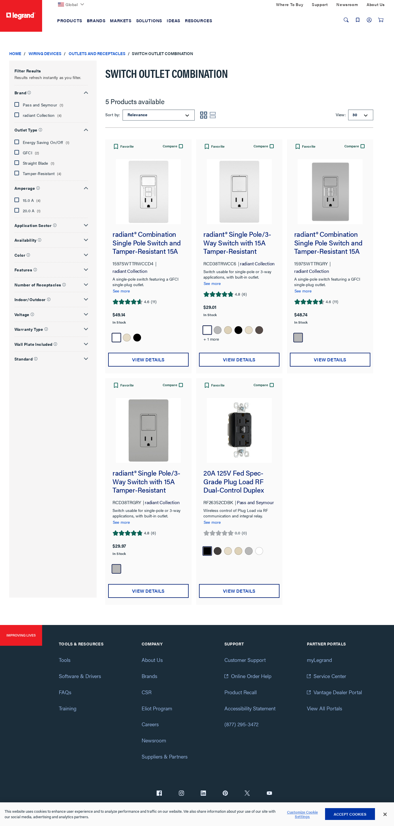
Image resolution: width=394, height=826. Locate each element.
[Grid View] (203, 115)
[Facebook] (159, 794)
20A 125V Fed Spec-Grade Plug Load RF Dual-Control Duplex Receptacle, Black (233, 481)
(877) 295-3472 (241, 724)
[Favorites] (358, 20)
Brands (149, 675)
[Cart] (381, 20)
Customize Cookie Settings (302, 814)
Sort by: (113, 114)
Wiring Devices (45, 53)
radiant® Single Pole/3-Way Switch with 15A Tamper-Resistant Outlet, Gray (146, 481)
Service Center (330, 675)
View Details (148, 359)
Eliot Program (157, 708)
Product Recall (240, 692)
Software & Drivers (80, 675)
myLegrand (319, 659)
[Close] (385, 814)
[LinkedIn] (203, 794)
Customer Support (245, 659)
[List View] (212, 115)
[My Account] (369, 20)
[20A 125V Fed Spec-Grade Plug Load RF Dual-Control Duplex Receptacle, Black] (239, 430)
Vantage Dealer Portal (338, 692)
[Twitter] (247, 794)
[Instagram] (181, 794)
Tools (64, 659)
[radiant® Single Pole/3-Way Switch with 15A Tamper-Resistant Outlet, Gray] (148, 430)
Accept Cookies (350, 814)
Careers (150, 724)
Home (15, 53)
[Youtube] (269, 794)
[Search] (346, 20)
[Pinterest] (225, 794)
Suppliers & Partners (164, 756)
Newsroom (154, 740)
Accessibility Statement (249, 708)
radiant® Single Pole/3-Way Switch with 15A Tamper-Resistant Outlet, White (237, 243)
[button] (51, 91)
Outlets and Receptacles (97, 53)
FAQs (65, 692)
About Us (152, 659)
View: (340, 114)
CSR (146, 692)
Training (67, 708)
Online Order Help (251, 675)
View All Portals (324, 708)
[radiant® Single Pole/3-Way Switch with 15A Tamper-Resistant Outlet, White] (239, 191)
